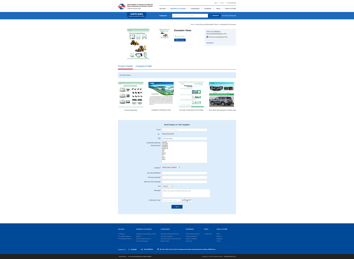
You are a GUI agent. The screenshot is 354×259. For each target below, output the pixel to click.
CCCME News (208, 234)
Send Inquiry (180, 40)
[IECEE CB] (184, 148)
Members (138, 236)
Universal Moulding (130, 110)
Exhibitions (190, 229)
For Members (121, 234)
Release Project (165, 241)
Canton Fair (189, 241)
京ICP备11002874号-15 (230, 256)
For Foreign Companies (124, 236)
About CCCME (230, 8)
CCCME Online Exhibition (192, 234)
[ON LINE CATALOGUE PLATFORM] (191, 94)
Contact (219, 241)
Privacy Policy (122, 256)
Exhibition (207, 8)
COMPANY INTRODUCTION (161, 110)
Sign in (216, 3)
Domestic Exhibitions (191, 238)
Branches (219, 236)
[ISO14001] (184, 144)
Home (193, 24)
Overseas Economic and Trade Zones (171, 238)
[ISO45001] (184, 145)
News (218, 8)
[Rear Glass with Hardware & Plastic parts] (221, 94)
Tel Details (134, 249)
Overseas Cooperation (167, 236)
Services (162, 8)
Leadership (219, 238)
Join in (222, 3)
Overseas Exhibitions (191, 236)
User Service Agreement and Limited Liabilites (139, 256)
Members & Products (178, 8)
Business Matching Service (143, 238)
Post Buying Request (229, 15)
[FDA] (184, 150)
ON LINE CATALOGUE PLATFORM (191, 110)
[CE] (184, 151)
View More (210, 43)
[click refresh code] (186, 200)
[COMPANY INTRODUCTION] (161, 94)
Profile (218, 234)
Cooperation (195, 8)
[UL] (184, 156)
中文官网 (229, 3)
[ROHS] (184, 153)
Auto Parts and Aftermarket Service (207, 24)
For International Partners (125, 238)
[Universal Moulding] (130, 94)
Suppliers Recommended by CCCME (146, 234)
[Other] (184, 158)
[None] (184, 159)
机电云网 (234, 3)
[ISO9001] (184, 142)
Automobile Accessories (228, 24)
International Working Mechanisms (170, 234)
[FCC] (184, 154)
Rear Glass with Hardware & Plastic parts (222, 110)
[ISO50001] (184, 147)
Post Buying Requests (142, 241)
